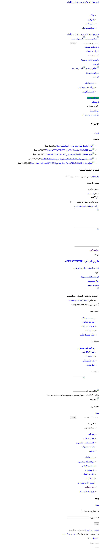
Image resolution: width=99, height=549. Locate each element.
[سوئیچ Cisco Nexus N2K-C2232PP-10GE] (77, 163)
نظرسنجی (90, 365)
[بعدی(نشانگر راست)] (96, 547)
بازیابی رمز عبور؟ (92, 530)
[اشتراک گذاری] (96, 543)
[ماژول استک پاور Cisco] (84, 146)
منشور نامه (89, 330)
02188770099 (82, 300)
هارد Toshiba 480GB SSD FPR (57, 150)
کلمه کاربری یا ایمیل (90, 511)
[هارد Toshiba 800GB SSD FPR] (81, 154)
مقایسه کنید (89, 487)
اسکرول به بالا (93, 538)
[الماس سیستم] (98, 290)
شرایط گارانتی (88, 322)
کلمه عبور (94, 517)
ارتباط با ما (94, 111)
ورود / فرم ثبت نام (87, 491)
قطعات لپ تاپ (93, 268)
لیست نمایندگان (88, 318)
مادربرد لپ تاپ (80, 268)
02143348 (72, 300)
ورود (96, 524)
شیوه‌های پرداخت (87, 326)
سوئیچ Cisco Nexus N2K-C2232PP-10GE (45, 163)
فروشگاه (95, 102)
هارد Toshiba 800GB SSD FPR (57, 154)
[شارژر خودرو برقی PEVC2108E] (80, 159)
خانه (97, 177)
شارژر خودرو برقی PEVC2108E (54, 159)
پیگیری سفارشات (87, 335)
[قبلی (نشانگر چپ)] (98, 547)
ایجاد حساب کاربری (69, 534)
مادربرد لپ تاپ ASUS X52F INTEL (82, 261)
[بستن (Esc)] (98, 543)
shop (94, 177)
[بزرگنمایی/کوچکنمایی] (91, 543)
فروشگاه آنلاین (88, 361)
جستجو (73, 43)
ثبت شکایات (89, 356)
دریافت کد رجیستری (86, 348)
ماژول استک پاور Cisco (65, 146)
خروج (97, 133)
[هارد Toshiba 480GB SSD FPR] (81, 150)
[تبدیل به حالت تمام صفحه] (93, 543)
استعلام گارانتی (88, 352)
